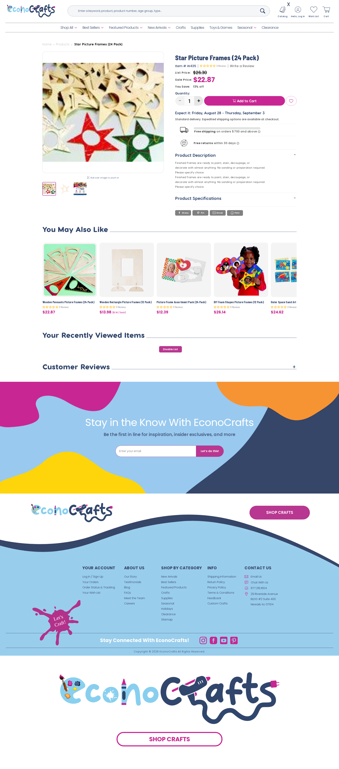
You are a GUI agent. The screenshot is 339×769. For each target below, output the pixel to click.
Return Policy (216, 582)
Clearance (168, 614)
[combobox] (168, 10)
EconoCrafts (168, 652)
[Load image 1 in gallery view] (49, 189)
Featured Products (123, 27)
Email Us (256, 577)
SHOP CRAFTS (279, 512)
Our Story (130, 577)
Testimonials (132, 582)
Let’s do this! (210, 451)
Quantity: (182, 93)
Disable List (170, 349)
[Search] (263, 11)
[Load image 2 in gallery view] (64, 189)
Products (63, 44)
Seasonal (244, 27)
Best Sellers (91, 27)
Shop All (67, 27)
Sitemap (167, 619)
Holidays (167, 609)
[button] (69, 27)
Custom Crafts (217, 603)
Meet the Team (134, 598)
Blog (127, 587)
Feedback (214, 598)
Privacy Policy (216, 587)
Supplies (167, 598)
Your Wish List (91, 593)
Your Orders (90, 582)
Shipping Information (221, 577)
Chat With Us (259, 582)
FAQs (127, 593)
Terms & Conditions (220, 593)
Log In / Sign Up (92, 577)
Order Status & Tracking (98, 587)
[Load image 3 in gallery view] (80, 189)
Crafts (165, 593)
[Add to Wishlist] (92, 248)
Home (47, 44)
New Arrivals (157, 27)
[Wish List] (291, 101)
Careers (129, 603)
